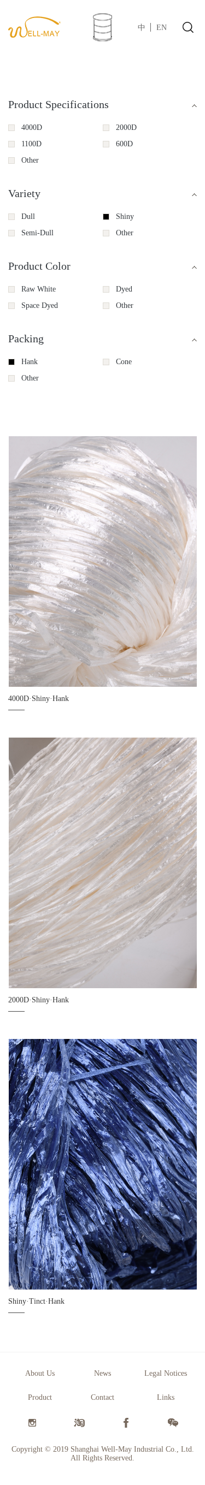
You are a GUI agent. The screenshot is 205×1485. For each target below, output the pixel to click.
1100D (31, 144)
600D (124, 144)
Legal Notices (165, 1373)
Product (40, 1397)
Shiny (125, 216)
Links (165, 1397)
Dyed (124, 289)
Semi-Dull (37, 233)
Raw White (38, 289)
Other (30, 160)
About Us (40, 1373)
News (102, 1373)
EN (161, 27)
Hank (29, 362)
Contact (102, 1397)
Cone (124, 362)
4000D (31, 127)
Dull (28, 216)
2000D (126, 127)
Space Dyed (39, 305)
